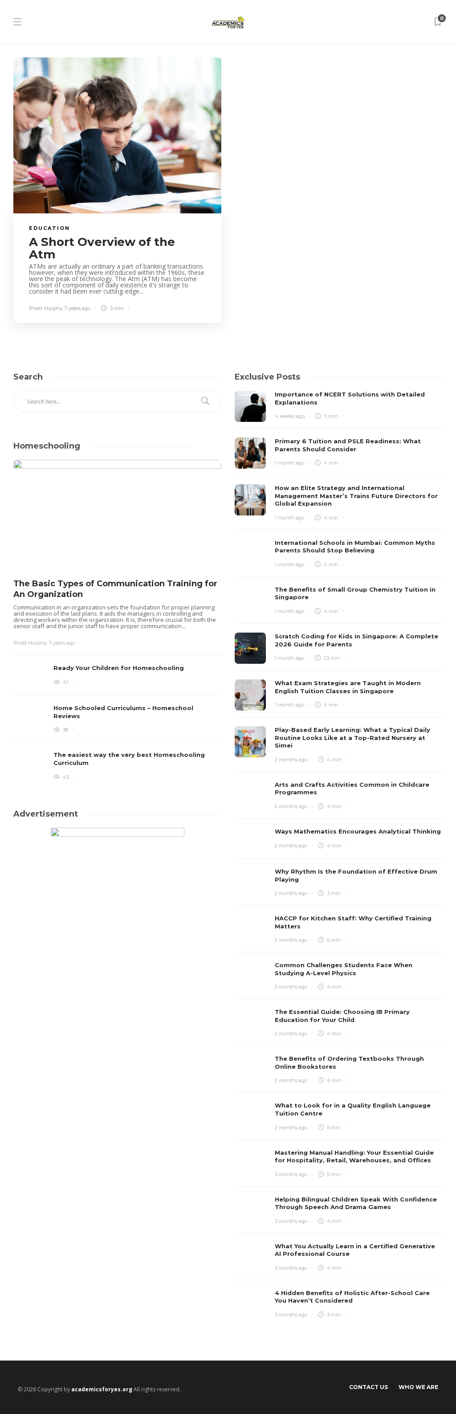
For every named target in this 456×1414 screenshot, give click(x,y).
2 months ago (291, 759)
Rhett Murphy (45, 308)
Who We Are (418, 1387)
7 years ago (77, 308)
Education (49, 228)
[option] (117, 621)
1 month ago (289, 463)
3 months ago (291, 1174)
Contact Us (368, 1387)
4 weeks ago (290, 416)
